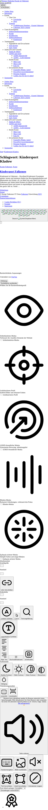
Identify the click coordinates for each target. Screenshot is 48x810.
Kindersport (17, 40)
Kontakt (7, 204)
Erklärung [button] (4, 281)
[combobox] (24, 215)
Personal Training (19, 74)
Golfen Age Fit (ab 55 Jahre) (23, 76)
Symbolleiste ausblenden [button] (9, 283)
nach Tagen (13, 48)
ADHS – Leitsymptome (21, 58)
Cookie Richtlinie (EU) (12, 202)
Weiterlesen (4, 190)
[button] (1, 222)
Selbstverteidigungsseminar (18, 31)
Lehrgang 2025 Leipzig (21, 27)
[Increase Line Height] (2, 594)
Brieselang (8, 13)
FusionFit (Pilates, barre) (22, 70)
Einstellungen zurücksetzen (10, 790)
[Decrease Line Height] (2, 602)
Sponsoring (8, 78)
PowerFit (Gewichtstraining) (23, 72)
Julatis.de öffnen (14, 52)
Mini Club (17, 62)
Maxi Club (17, 64)
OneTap (14, 277)
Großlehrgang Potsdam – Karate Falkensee (28, 25)
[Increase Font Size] (2, 565)
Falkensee (24, 194)
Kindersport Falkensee (13, 171)
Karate (11, 34)
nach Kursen (13, 46)
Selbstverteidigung (15, 38)
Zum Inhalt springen (7, 788)
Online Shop (8, 11)
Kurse (15, 167)
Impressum (8, 206)
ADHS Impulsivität (20, 56)
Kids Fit (16, 66)
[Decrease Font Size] (2, 573)
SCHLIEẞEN (5, 7)
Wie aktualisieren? (24, 703)
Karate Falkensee (6, 167)
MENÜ (3, 5)
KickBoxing (13, 36)
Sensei (2, 192)
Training (12, 23)
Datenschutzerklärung (7, 198)
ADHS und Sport (15, 54)
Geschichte (17, 19)
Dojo (15, 21)
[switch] (9, 340)
